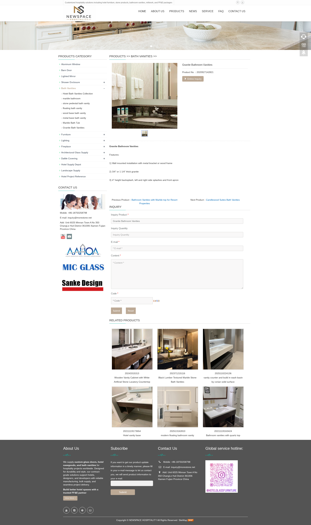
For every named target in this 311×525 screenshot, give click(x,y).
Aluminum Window (70, 64)
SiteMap (183, 520)
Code (114, 293)
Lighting (65, 140)
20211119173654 (132, 431)
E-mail (115, 242)
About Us (157, 11)
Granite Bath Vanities (73, 127)
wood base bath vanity (74, 113)
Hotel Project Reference (73, 176)
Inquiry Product (120, 214)
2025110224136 (223, 373)
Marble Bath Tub (71, 122)
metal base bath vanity (74, 118)
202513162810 (177, 431)
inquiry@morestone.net (80, 217)
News (193, 11)
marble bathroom (72, 98)
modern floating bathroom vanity (177, 435)
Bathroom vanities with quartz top (223, 435)
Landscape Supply (70, 170)
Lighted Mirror (68, 76)
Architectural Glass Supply (74, 152)
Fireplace (66, 146)
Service (207, 11)
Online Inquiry (194, 79)
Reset (131, 310)
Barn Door (66, 70)
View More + (70, 498)
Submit (116, 310)
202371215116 (177, 373)
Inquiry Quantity (119, 228)
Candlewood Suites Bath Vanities (223, 200)
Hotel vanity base (132, 435)
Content (116, 255)
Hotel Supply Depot (71, 164)
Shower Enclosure (70, 82)
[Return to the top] (304, 54)
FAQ (221, 11)
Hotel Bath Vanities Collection (78, 93)
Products (176, 11)
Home (142, 11)
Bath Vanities (141, 56)
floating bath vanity (72, 108)
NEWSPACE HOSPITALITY (143, 520)
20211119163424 (223, 431)
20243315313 (132, 373)
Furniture (66, 134)
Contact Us (236, 11)
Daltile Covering (69, 158)
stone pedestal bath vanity (76, 103)
